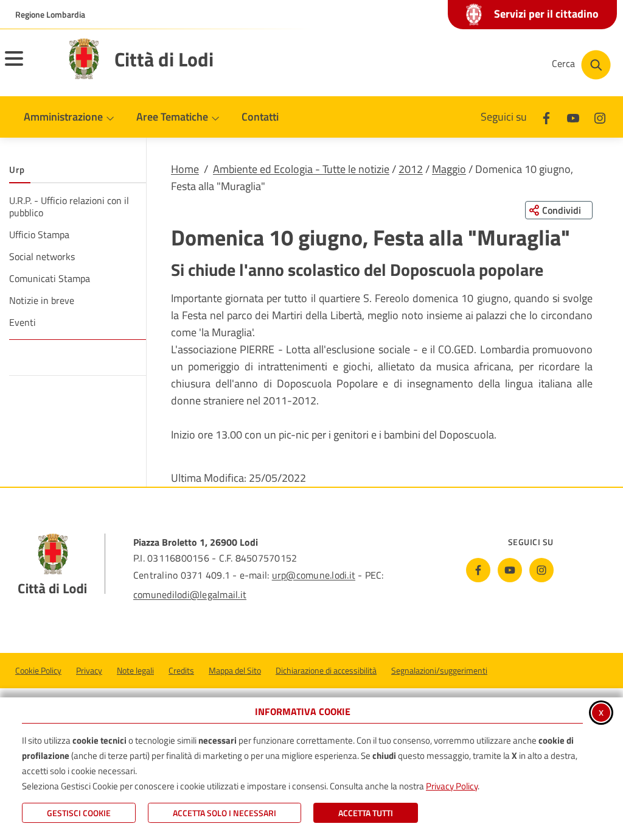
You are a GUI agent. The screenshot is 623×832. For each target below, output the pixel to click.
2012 (411, 169)
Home (185, 169)
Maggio (449, 169)
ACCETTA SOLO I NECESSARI (224, 812)
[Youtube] (573, 116)
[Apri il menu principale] (29, 66)
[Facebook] (546, 116)
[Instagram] (600, 116)
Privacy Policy (452, 786)
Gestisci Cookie (79, 812)
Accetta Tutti (365, 812)
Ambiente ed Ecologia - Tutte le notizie (301, 169)
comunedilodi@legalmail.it (189, 594)
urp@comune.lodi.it (313, 575)
